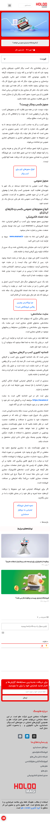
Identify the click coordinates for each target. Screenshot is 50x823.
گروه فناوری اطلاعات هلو (30, 807)
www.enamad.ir (17, 236)
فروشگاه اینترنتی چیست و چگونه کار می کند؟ (32, 598)
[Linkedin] (27, 736)
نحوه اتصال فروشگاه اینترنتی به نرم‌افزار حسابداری (25, 510)
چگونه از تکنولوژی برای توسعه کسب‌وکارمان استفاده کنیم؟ (27, 561)
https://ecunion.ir (40, 400)
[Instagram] (34, 736)
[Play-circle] (20, 736)
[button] (10, 5)
